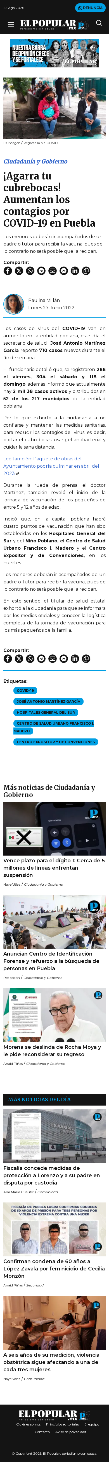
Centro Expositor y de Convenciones (56, 742)
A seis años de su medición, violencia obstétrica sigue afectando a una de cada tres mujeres (51, 1362)
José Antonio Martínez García (48, 701)
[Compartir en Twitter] (19, 270)
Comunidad (47, 1192)
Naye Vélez (11, 884)
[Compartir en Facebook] (7, 270)
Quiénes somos (28, 1424)
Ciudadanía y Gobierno (35, 161)
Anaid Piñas (13, 1063)
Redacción (11, 978)
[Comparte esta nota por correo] (52, 270)
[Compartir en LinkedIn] (74, 270)
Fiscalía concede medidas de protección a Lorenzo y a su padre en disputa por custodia (51, 1175)
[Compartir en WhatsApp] (30, 270)
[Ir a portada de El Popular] (54, 24)
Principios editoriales (62, 1424)
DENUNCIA (92, 8)
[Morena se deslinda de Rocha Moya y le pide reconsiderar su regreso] (54, 1015)
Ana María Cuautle (18, 1192)
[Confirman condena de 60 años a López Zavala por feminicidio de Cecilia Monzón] (54, 1229)
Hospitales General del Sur (46, 712)
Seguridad (35, 1285)
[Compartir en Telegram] (41, 270)
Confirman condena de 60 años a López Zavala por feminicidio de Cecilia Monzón (54, 1268)
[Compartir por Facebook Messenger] (63, 270)
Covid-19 (25, 690)
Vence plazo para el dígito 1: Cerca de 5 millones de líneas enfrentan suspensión (54, 868)
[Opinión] (54, 53)
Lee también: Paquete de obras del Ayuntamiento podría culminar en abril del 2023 (51, 466)
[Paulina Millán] (13, 303)
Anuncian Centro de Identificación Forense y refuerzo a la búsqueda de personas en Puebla (51, 961)
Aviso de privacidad (70, 1432)
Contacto (42, 1432)
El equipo (91, 1424)
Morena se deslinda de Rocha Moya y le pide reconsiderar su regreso (52, 1051)
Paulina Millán (44, 300)
